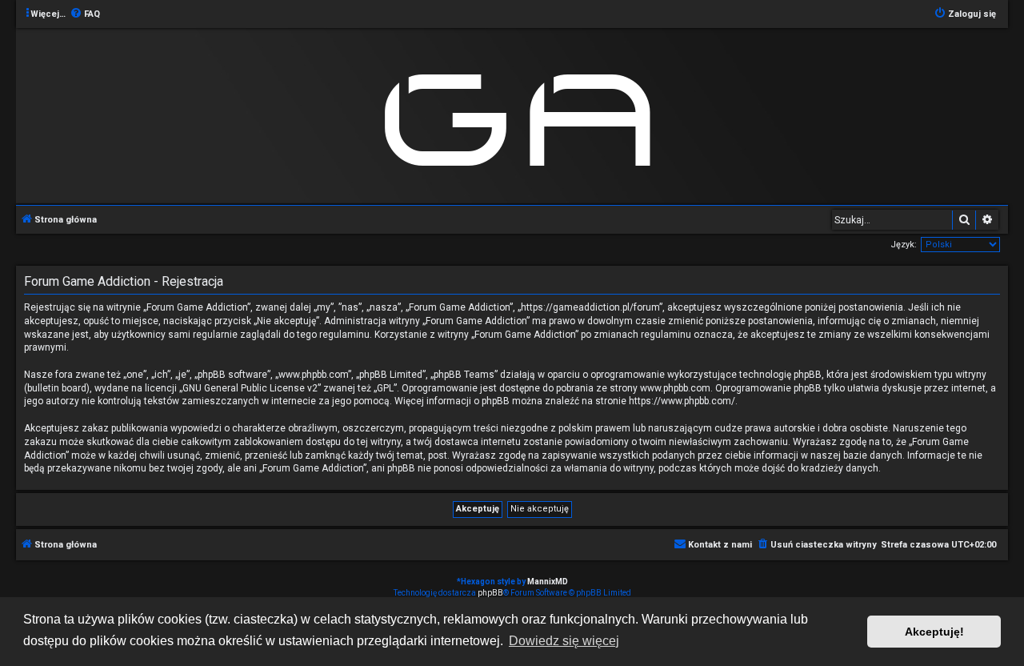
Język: (903, 244)
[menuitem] (85, 14)
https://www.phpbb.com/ (682, 401)
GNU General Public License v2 (250, 388)
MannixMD (547, 581)
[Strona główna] (525, 115)
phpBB (490, 592)
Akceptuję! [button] (934, 631)
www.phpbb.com (675, 388)
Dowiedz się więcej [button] (564, 641)
